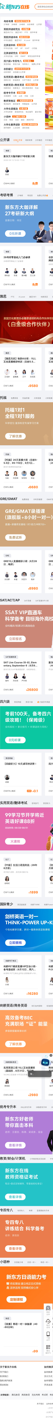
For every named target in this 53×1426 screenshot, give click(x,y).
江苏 (32, 96)
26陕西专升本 (41, 1107)
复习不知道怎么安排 (26, 1079)
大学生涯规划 (11, 108)
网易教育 (26, 1394)
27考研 (6, 24)
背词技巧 (35, 803)
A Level (27, 40)
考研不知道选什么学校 (27, 1085)
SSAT (27, 48)
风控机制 (4, 1384)
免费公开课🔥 (42, 195)
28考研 (14, 24)
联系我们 (4, 1376)
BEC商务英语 (27, 88)
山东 (20, 96)
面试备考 (16, 104)
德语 (22, 120)
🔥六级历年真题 (43, 702)
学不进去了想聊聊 (25, 1091)
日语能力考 (18, 1262)
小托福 (34, 48)
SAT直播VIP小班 (42, 601)
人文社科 (16, 128)
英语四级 (7, 64)
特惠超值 (25, 104)
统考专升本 (9, 92)
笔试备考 (7, 104)
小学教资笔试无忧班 (38, 1159)
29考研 (22, 24)
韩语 (11, 120)
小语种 (7, 116)
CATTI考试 (26, 80)
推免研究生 (19, 112)
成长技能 (25, 128)
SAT (16, 48)
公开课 (39, 24)
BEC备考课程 (37, 1006)
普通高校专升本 (43, 1210)
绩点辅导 (29, 112)
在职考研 (30, 24)
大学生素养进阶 (12, 124)
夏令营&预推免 (41, 112)
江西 (14, 96)
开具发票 (48, 1384)
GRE (16, 56)
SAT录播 (27, 601)
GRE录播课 (37, 499)
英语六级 (16, 64)
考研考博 (8, 21)
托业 (37, 88)
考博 (30, 1210)
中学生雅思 (8, 40)
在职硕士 (8, 68)
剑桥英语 (7, 88)
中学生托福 (8, 48)
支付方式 (48, 1376)
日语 (5, 120)
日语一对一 (31, 1262)
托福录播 (25, 398)
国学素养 (7, 128)
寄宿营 (30, 195)
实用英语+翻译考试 (14, 76)
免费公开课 (36, 64)
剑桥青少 (16, 88)
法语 (17, 120)
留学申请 (33, 32)
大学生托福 (8, 56)
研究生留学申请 (34, 56)
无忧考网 (36, 1394)
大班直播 (37, 398)
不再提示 (42, 1091)
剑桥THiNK (35, 904)
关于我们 (4, 1372)
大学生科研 (8, 112)
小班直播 (48, 398)
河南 (26, 96)
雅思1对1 (18, 32)
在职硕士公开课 (19, 72)
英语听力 (46, 803)
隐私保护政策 (6, 1380)
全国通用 (7, 96)
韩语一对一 (45, 1262)
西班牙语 (30, 120)
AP (21, 48)
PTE (26, 32)
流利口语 (7, 80)
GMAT (23, 56)
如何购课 (48, 1372)
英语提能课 (21, 904)
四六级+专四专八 (13, 60)
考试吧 (45, 1394)
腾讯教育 (16, 1394)
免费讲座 (14, 398)
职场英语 (16, 80)
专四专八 (25, 64)
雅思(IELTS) (8, 32)
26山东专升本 (26, 1107)
